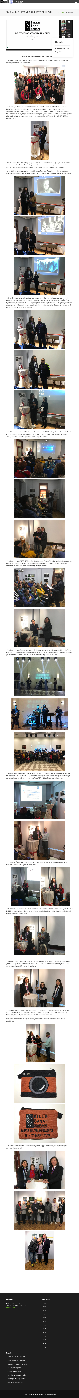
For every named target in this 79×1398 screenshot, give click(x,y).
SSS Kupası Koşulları (14, 1367)
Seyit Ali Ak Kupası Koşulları (16, 1356)
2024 (44, 1310)
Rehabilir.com (10, 1307)
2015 (44, 1343)
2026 (44, 1303)
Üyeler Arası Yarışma (14, 1371)
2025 (44, 1307)
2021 (44, 1321)
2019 (44, 1329)
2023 (44, 1314)
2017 (44, 1336)
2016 (44, 1340)
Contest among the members (17, 1364)
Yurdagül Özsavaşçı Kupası (16, 1378)
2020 (44, 1325)
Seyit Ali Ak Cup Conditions (16, 1360)
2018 (44, 1332)
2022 (44, 1318)
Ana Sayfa (60, 13)
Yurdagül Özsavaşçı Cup (15, 1382)
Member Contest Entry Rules (17, 1375)
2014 (44, 1347)
